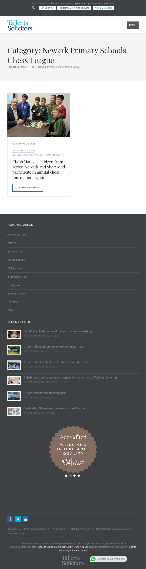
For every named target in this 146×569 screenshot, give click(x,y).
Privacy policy (59, 529)
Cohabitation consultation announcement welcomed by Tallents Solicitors (71, 377)
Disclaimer (12, 529)
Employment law (17, 276)
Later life (12, 301)
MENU (133, 25)
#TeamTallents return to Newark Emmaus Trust (54, 346)
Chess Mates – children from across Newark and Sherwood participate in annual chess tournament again (38, 169)
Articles (11, 242)
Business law (15, 251)
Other (10, 310)
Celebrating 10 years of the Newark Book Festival (55, 408)
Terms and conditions (35, 529)
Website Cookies (15, 533)
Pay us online (47, 8)
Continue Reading (28, 187)
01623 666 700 (51, 3)
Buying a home (16, 259)
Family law (13, 285)
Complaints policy (80, 529)
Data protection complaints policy (112, 529)
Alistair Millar (23, 150)
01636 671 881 (106, 3)
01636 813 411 (80, 3)
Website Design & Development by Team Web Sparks (65, 547)
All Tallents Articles (27, 155)
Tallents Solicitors (17, 66)
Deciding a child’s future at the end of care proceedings (58, 331)
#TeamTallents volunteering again (45, 393)
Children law (14, 268)
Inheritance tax (16, 293)
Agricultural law (16, 234)
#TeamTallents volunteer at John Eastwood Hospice (57, 362)
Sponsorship (54, 155)
